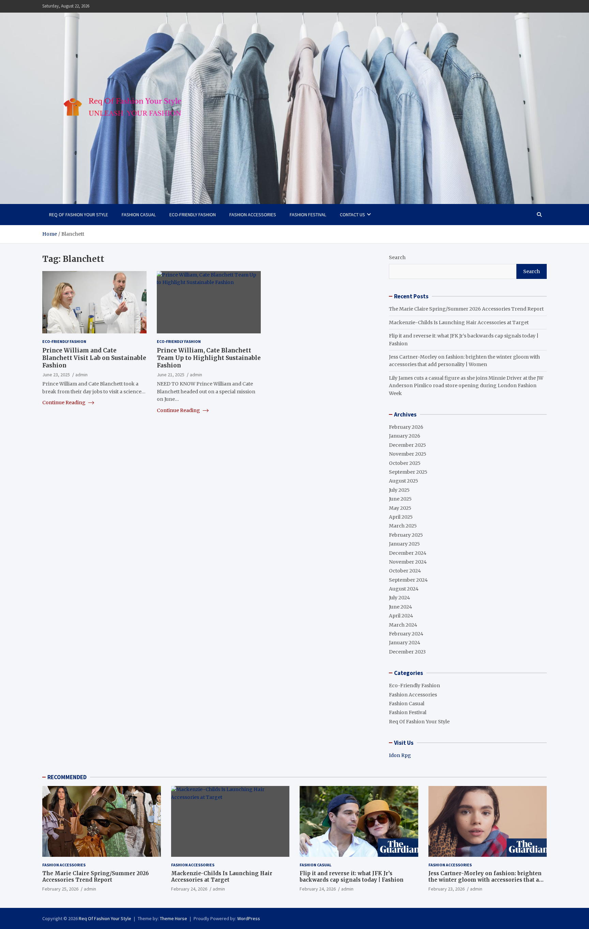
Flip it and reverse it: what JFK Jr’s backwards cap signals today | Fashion (352, 876)
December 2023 (407, 652)
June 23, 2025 (56, 375)
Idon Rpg (400, 755)
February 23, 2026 (446, 889)
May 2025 (400, 508)
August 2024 (404, 589)
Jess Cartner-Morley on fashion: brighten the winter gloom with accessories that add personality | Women (487, 880)
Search (397, 257)
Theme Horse (173, 918)
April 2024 (401, 616)
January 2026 (404, 436)
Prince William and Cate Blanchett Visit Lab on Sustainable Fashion (94, 357)
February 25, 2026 (60, 889)
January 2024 (404, 643)
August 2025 (403, 481)
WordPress (248, 918)
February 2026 (406, 427)
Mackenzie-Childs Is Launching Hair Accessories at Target (459, 322)
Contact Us (352, 214)
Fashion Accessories (252, 214)
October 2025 (405, 463)
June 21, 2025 (170, 375)
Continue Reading (64, 402)
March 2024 (403, 625)
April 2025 (401, 517)
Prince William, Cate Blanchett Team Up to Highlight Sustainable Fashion (209, 357)
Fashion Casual (139, 214)
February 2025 (406, 535)
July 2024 (399, 598)
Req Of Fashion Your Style (78, 214)
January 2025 (404, 544)
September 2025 (408, 472)
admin (81, 375)
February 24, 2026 (189, 889)
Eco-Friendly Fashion (192, 214)
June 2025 (400, 499)
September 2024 (408, 580)
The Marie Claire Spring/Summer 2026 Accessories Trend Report (466, 309)
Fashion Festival (308, 214)
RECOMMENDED (67, 777)
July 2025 (399, 490)
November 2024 (408, 562)
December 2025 (407, 445)
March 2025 (403, 526)
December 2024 (407, 553)
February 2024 (406, 634)
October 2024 (405, 571)
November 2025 (407, 454)
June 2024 (400, 607)
